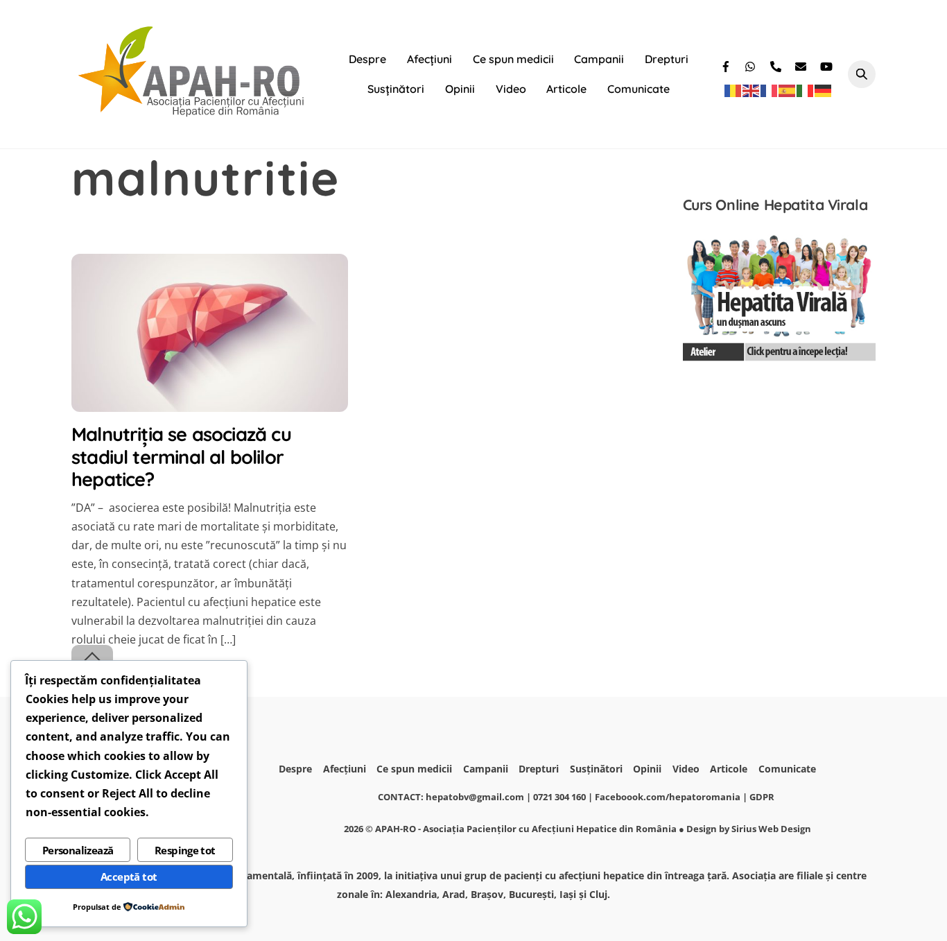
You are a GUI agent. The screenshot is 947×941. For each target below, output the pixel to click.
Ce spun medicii (513, 59)
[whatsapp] (752, 64)
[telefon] (777, 64)
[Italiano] (806, 90)
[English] (751, 90)
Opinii (460, 89)
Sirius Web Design (771, 828)
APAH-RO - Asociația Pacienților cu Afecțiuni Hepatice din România (526, 828)
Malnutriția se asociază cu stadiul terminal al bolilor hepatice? (181, 456)
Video (511, 89)
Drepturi (666, 59)
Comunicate (638, 89)
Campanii (599, 59)
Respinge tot (185, 850)
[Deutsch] (824, 90)
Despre (367, 59)
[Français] (770, 90)
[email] (802, 64)
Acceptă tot (129, 876)
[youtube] (827, 64)
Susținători (395, 89)
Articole (566, 89)
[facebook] (727, 64)
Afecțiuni (429, 59)
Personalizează (78, 850)
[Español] (788, 90)
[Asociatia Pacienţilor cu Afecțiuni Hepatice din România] (192, 113)
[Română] (733, 90)
